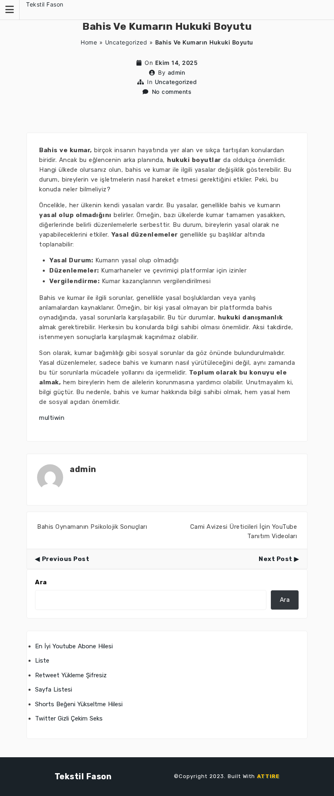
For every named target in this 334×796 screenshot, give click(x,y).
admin (176, 72)
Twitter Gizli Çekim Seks (69, 718)
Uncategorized (126, 42)
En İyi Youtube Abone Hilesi (74, 646)
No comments (172, 91)
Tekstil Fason (45, 4)
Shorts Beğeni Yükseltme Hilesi (79, 704)
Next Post (275, 559)
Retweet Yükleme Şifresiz (71, 675)
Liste (42, 660)
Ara (41, 582)
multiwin (51, 417)
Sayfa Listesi (53, 689)
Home (89, 42)
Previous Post (65, 559)
